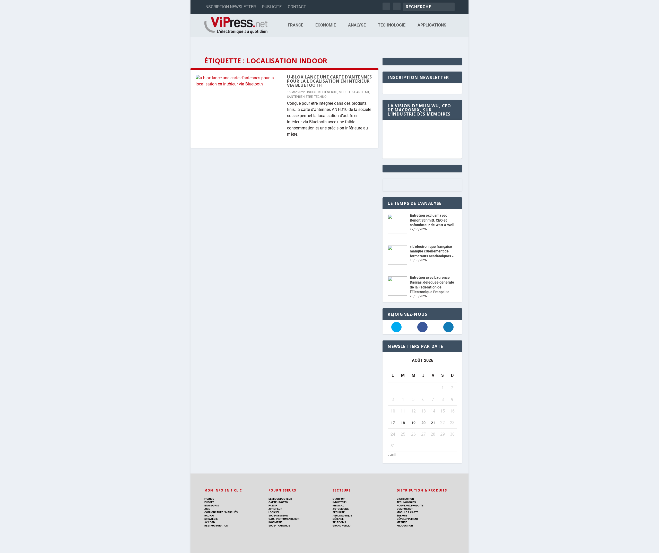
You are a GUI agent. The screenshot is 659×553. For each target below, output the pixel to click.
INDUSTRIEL (340, 502)
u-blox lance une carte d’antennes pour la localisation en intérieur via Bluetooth (329, 81)
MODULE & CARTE (351, 92)
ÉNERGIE (402, 515)
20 (423, 423)
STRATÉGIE (211, 518)
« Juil (392, 455)
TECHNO (320, 97)
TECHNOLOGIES (406, 502)
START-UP (338, 498)
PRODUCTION (405, 525)
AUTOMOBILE (341, 508)
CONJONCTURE (213, 512)
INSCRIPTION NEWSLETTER (230, 6)
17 (393, 423)
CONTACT (297, 6)
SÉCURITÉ (339, 512)
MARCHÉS (231, 512)
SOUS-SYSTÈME (278, 515)
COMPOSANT (405, 508)
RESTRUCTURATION (216, 525)
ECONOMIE (325, 25)
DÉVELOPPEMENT (407, 518)
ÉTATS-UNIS (211, 505)
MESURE (402, 522)
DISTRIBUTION (405, 498)
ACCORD (209, 522)
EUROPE (209, 502)
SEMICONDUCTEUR (280, 498)
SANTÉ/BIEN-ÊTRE (300, 97)
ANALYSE (357, 25)
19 (413, 423)
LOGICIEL (274, 512)
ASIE (207, 508)
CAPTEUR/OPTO (278, 502)
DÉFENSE (338, 518)
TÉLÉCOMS (339, 522)
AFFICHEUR (275, 508)
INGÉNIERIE (275, 522)
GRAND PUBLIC (342, 525)
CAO (271, 518)
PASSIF (272, 505)
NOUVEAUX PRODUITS (410, 505)
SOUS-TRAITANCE (279, 525)
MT (367, 92)
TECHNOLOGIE (391, 25)
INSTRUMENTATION (287, 518)
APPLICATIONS (432, 25)
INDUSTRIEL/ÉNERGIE (322, 92)
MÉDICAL (338, 505)
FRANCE (295, 25)
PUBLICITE (272, 6)
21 (433, 423)
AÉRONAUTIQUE (342, 515)
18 (403, 423)
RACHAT (209, 515)
